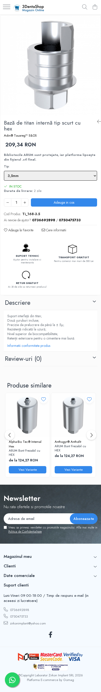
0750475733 (18, 616)
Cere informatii (55, 230)
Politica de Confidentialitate (25, 531)
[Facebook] (50, 635)
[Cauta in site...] (84, 7)
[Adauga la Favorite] (43, 399)
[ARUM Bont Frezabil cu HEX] (27, 415)
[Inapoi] (97, 121)
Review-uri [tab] (23, 358)
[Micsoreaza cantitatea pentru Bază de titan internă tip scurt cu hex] (7, 202)
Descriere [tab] (17, 302)
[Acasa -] (28, 7)
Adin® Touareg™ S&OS (20, 135)
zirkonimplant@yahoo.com (27, 623)
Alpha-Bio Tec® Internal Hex (25, 444)
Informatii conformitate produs (28, 345)
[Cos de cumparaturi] (94, 7)
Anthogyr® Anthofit (68, 441)
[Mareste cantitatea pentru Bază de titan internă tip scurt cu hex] (24, 202)
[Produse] (6, 7)
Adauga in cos (64, 202)
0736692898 (19, 610)
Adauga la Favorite (20, 230)
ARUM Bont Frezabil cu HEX (24, 453)
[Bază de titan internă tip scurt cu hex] (50, 65)
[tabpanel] (50, 65)
